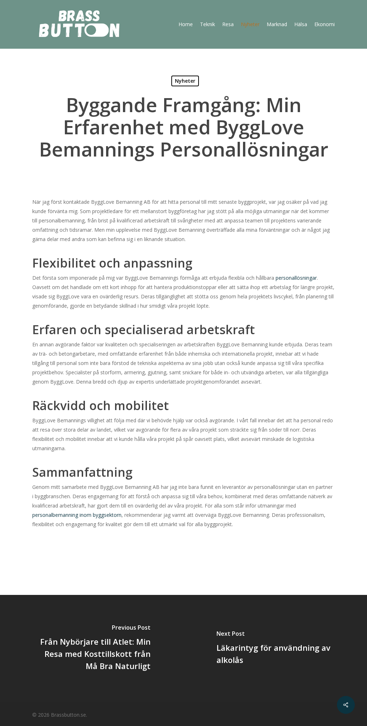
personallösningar (296, 277)
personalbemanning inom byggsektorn (76, 514)
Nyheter (185, 80)
